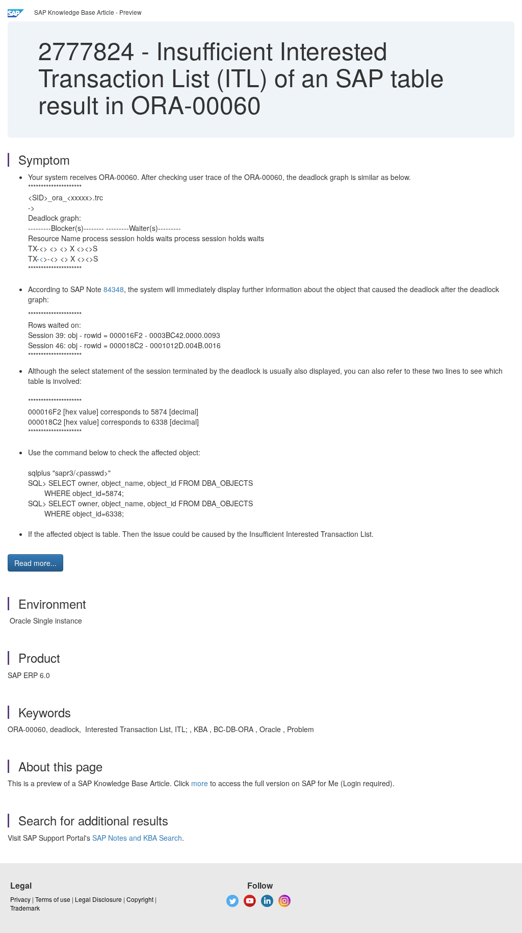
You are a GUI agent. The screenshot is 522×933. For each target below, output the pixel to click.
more (199, 783)
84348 (113, 289)
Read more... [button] (35, 563)
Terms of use (52, 899)
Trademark (25, 907)
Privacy (20, 899)
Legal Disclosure (98, 899)
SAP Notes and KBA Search (137, 838)
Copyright (139, 899)
